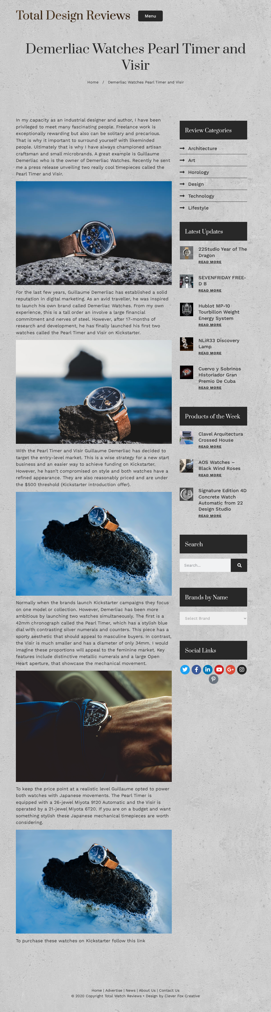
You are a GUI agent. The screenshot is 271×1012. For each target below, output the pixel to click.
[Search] (239, 565)
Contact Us (169, 990)
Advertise (113, 990)
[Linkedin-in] (208, 669)
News (131, 990)
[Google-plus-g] (230, 669)
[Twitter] (185, 669)
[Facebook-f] (196, 669)
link (141, 940)
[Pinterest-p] (213, 679)
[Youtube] (219, 669)
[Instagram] (242, 669)
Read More (210, 262)
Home (92, 82)
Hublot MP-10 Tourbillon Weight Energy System (219, 312)
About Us (147, 990)
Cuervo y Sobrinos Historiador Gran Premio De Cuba (219, 375)
